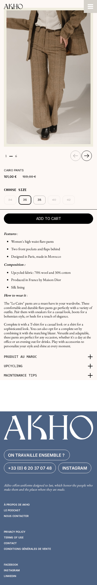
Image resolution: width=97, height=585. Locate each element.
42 (69, 200)
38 (39, 200)
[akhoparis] (42, 6)
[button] (48, 356)
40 (54, 200)
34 (10, 200)
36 (25, 200)
